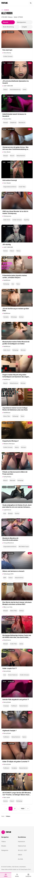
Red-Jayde (6, 797)
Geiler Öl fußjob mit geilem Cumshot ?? (15, 761)
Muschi (12, 155)
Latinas (21, 643)
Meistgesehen (21, 22)
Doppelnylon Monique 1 (10, 441)
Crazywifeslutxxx (8, 543)
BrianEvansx (7, 640)
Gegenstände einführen (9, 186)
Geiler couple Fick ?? (9, 668)
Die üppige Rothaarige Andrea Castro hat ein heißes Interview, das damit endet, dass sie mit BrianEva (16, 636)
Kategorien (28, 876)
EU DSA (20, 859)
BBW (4, 577)
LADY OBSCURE (8, 85)
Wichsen (23, 350)
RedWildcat (6, 280)
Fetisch (5, 89)
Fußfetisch (14, 706)
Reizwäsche (22, 122)
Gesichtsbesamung (15, 89)
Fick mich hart (7, 50)
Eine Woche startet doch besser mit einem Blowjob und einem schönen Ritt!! (17, 603)
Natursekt (12, 480)
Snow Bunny (7, 52)
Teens (18, 284)
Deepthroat (13, 122)
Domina (5, 251)
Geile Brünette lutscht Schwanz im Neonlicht (14, 115)
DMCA (20, 855)
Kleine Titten (6, 416)
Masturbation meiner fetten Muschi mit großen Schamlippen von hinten (15, 343)
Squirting (26, 219)
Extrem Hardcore (12, 675)
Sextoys (21, 317)
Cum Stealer (7, 183)
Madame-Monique (9, 443)
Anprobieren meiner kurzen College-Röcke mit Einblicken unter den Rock (15, 409)
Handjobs (6, 317)
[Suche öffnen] (31, 3)
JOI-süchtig (6, 244)
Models (17, 876)
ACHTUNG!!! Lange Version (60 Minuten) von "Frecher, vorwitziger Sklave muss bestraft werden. (16, 794)
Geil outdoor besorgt (9, 180)
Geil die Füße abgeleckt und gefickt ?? (15, 699)
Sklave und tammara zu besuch (13, 571)
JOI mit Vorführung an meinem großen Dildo (15, 309)
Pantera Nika (7, 119)
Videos (5, 876)
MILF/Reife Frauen (24, 546)
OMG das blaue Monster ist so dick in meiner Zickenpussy (15, 212)
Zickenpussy (7, 216)
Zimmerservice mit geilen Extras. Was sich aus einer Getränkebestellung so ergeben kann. (15, 148)
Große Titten (22, 186)
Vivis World (6, 152)
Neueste (5, 22)
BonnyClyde (7, 671)
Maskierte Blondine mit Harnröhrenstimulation (10, 539)
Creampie (6, 706)
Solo (13, 284)
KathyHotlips (7, 476)
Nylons (17, 447)
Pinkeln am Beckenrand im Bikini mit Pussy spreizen (14, 473)
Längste (24, 27)
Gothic (24, 89)
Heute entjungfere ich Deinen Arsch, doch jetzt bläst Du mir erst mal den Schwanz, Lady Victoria (16, 506)
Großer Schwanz (7, 56)
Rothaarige (6, 284)
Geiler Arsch (6, 219)
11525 (22, 808)
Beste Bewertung (8, 27)
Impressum (21, 841)
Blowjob (5, 122)
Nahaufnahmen (21, 155)
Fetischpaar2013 (8, 574)
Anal (4, 513)
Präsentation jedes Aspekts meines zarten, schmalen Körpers (14, 276)
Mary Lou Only (7, 607)
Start (2, 816)
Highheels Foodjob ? (9, 730)
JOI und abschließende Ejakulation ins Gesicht (15, 82)
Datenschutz (22, 846)
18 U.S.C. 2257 (22, 850)
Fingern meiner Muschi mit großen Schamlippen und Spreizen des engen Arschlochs (15, 376)
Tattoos (18, 251)
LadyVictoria (7, 510)
